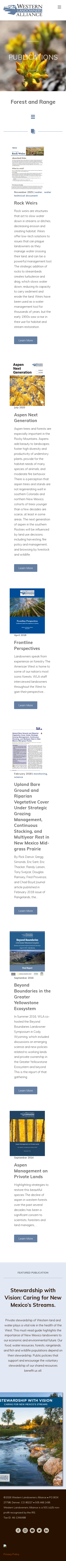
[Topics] (33, 116)
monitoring (40, 773)
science (18, 777)
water (38, 192)
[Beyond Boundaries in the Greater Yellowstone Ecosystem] (33, 953)
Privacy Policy (11, 1554)
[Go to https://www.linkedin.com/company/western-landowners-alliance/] (46, 1531)
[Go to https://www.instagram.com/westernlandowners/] (25, 1531)
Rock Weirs (25, 203)
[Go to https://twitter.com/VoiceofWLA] (39, 1531)
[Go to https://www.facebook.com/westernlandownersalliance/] (18, 1531)
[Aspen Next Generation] (33, 383)
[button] (25, 340)
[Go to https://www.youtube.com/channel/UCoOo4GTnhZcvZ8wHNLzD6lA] (32, 1531)
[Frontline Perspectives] (33, 611)
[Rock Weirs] (33, 168)
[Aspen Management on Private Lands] (33, 1133)
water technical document (32, 194)
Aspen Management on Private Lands (31, 1170)
